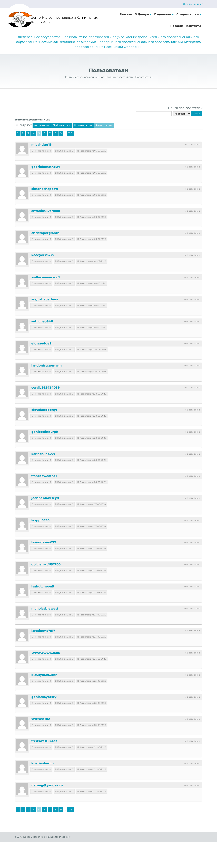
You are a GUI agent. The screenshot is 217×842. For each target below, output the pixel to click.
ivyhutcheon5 (42, 586)
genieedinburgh (44, 432)
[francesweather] (22, 480)
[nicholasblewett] (22, 612)
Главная (126, 14)
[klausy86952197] (22, 679)
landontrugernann (46, 365)
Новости (176, 25)
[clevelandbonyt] (22, 414)
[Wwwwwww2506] (22, 657)
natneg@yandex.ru (47, 785)
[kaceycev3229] (22, 259)
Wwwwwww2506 (45, 653)
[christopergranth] (22, 237)
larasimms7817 (43, 631)
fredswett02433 (44, 741)
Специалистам (187, 14)
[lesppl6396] (22, 524)
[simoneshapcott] (22, 193)
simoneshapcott (44, 189)
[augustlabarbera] (22, 303)
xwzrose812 (40, 719)
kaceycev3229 (42, 255)
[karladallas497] (22, 458)
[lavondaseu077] (22, 546)
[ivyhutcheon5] (22, 590)
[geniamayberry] (22, 701)
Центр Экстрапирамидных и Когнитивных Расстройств (64, 20)
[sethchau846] (22, 325)
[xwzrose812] (22, 723)
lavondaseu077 (43, 542)
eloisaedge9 (41, 343)
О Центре (142, 14)
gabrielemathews (45, 167)
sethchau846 (42, 321)
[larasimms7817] (22, 635)
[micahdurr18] (22, 148)
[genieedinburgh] (22, 436)
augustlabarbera (44, 299)
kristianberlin (42, 763)
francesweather (44, 476)
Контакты (193, 25)
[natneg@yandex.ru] (22, 789)
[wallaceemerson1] (22, 281)
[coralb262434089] (22, 391)
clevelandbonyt (44, 410)
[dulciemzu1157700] (22, 568)
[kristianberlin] (22, 767)
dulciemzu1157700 (46, 564)
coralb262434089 (45, 387)
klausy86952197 (44, 675)
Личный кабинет (193, 4)
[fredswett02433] (22, 745)
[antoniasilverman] (22, 215)
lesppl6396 (40, 520)
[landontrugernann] (22, 369)
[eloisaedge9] (22, 347)
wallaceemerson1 (45, 277)
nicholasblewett (44, 608)
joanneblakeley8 (45, 498)
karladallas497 (43, 454)
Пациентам (162, 14)
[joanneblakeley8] (22, 502)
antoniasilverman (45, 211)
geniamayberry (43, 697)
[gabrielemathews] (22, 171)
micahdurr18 (41, 144)
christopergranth (45, 233)
